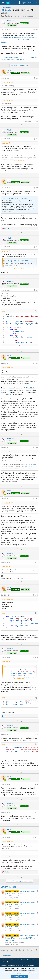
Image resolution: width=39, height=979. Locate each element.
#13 (36, 734)
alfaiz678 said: (6, 82)
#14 (36, 784)
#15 (36, 812)
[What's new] (37, 2)
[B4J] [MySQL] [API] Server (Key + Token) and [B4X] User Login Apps (20, 938)
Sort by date (14, 66)
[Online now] (5, 74)
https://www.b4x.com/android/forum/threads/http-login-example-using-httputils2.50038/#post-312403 (19, 40)
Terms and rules (14, 960)
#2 (37, 78)
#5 (37, 247)
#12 (36, 657)
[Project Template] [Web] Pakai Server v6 (20, 892)
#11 (36, 595)
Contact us (4, 960)
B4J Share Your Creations (16, 896)
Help (32, 960)
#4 (37, 188)
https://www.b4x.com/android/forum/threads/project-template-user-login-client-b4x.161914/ (19, 58)
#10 (36, 562)
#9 (37, 499)
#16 (36, 837)
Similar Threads (29, 16)
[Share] (34, 29)
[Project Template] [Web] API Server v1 (20, 925)
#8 (37, 448)
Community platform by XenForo (17, 965)
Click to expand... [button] (19, 160)
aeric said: (5, 143)
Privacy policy (25, 960)
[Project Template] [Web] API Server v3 (20, 903)
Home (3, 962)
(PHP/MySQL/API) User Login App (14, 198)
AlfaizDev (7, 16)
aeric (9, 70)
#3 (37, 139)
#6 (37, 290)
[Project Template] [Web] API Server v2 (20, 914)
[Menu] (2, 2)
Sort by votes (24, 66)
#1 (37, 30)
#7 (37, 363)
